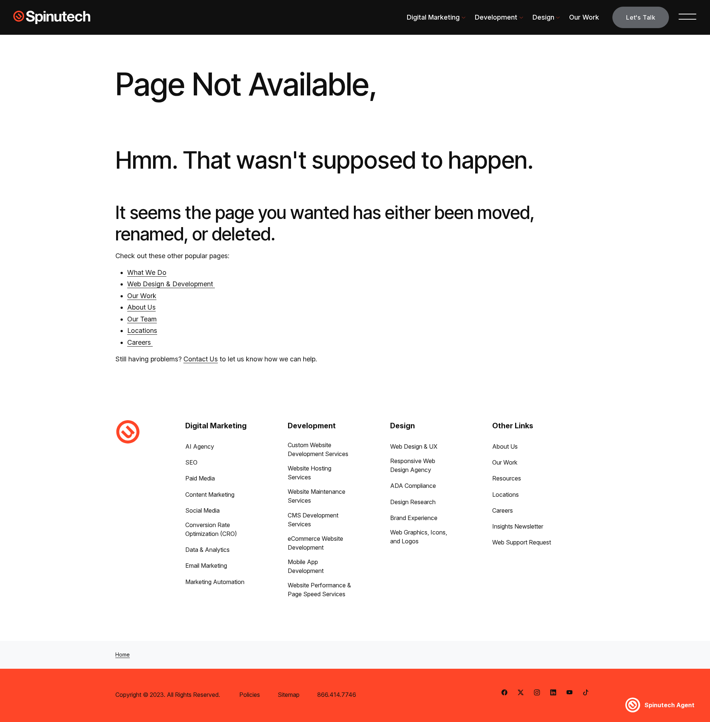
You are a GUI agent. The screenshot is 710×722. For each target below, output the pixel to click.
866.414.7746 (336, 694)
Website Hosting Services (309, 473)
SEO (191, 462)
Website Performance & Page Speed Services (319, 589)
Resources (506, 478)
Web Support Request (521, 542)
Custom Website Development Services (318, 449)
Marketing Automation (214, 582)
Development (496, 17)
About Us (141, 307)
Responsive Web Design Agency (412, 465)
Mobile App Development (306, 566)
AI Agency (199, 446)
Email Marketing (206, 565)
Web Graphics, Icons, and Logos (418, 537)
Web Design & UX (413, 446)
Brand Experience (413, 518)
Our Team (142, 319)
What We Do (146, 272)
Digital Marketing (433, 17)
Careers (140, 342)
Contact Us (200, 359)
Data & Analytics (207, 549)
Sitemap (289, 694)
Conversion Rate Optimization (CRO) (211, 529)
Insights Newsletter (517, 526)
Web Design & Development (171, 284)
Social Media (202, 510)
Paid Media (200, 478)
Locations (142, 330)
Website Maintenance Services (316, 496)
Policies (249, 694)
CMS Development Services (313, 520)
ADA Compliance (413, 485)
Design (543, 17)
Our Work (584, 17)
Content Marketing (209, 494)
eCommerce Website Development (315, 543)
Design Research (413, 502)
